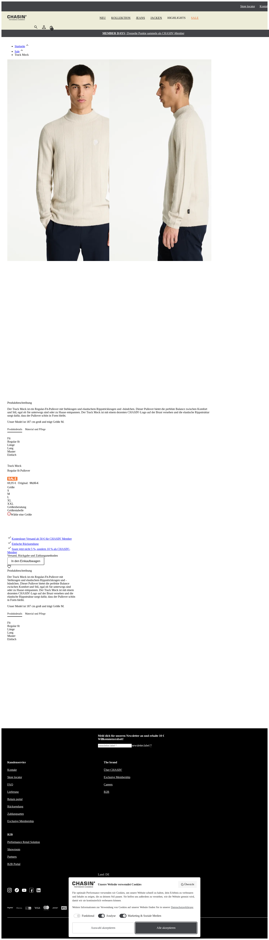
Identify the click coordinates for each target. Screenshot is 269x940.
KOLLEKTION (120, 17)
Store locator (247, 6)
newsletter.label (142, 745)
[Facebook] (31, 890)
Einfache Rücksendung (25, 543)
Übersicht (189, 884)
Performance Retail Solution (23, 842)
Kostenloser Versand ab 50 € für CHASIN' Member (42, 538)
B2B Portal (13, 864)
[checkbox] (83, 916)
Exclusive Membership (20, 821)
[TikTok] (17, 890)
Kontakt (264, 6)
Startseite (20, 46)
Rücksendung (15, 806)
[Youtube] (24, 891)
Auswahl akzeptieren (103, 927)
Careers (108, 784)
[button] (16, 429)
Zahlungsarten (15, 813)
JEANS (140, 17)
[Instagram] (9, 890)
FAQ (10, 784)
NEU (103, 17)
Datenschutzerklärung (182, 907)
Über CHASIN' (113, 769)
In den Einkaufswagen (25, 561)
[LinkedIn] (39, 890)
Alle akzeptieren (166, 927)
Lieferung (13, 791)
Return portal (15, 799)
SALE (195, 17)
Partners (12, 856)
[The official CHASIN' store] (16, 18)
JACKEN (156, 17)
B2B (106, 791)
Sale (17, 51)
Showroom (13, 849)
